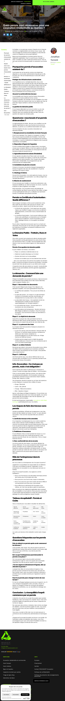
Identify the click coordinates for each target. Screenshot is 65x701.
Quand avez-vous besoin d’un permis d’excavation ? (7, 69)
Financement (27, 1)
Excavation (22, 21)
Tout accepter (25, 694)
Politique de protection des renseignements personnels (46, 675)
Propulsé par (27, 697)
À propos (36, 660)
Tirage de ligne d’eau (9, 675)
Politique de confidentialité (42, 672)
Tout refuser (6, 694)
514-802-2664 (4, 646)
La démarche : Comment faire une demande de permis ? (7, 103)
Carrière (36, 666)
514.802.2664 (48, 1)
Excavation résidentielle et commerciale (14, 660)
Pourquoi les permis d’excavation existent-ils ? (7, 57)
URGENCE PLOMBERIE (26, 3)
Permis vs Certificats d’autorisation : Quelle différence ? (8, 80)
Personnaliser (16, 694)
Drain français (7, 663)
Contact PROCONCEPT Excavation (43, 669)
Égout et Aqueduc (8, 669)
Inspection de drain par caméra (11, 672)
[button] (62, 8)
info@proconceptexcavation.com (9, 648)
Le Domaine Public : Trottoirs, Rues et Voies (7, 91)
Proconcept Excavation (11, 21)
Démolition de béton (9, 678)
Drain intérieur (7, 666)
